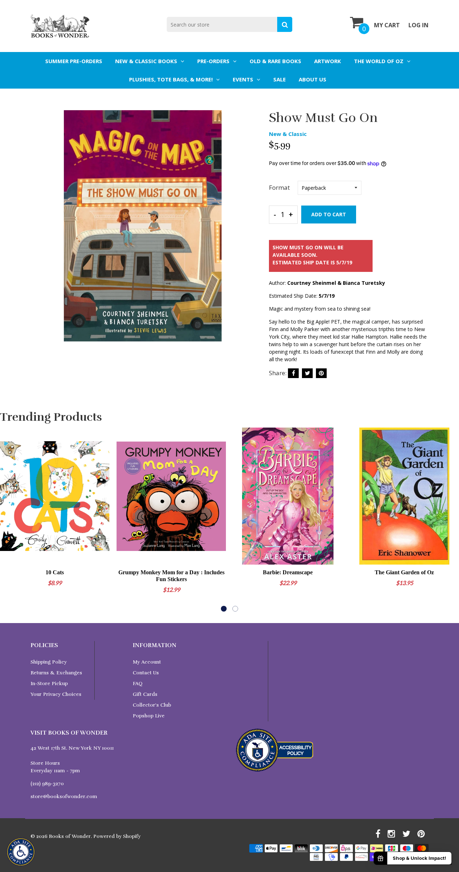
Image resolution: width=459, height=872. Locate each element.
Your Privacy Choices (55, 694)
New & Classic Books (146, 61)
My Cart (387, 25)
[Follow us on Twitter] (307, 373)
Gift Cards (145, 694)
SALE (279, 79)
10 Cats (55, 572)
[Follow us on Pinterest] (321, 373)
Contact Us (146, 673)
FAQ (137, 683)
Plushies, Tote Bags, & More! (171, 79)
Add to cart (328, 214)
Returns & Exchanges (56, 673)
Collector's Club (152, 705)
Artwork (327, 61)
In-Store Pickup (49, 683)
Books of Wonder (70, 836)
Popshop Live (149, 716)
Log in (418, 25)
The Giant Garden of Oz (404, 572)
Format (279, 187)
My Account (147, 662)
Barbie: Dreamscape (288, 572)
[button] (224, 609)
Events (243, 79)
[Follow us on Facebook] (293, 373)
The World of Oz (378, 61)
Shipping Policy (48, 662)
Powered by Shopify (117, 836)
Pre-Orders (213, 61)
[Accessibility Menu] (21, 851)
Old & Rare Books (275, 61)
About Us (312, 79)
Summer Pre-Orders (73, 61)
